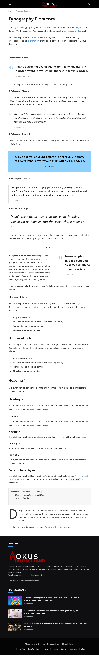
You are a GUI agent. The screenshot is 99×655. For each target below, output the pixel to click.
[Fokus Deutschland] (49, 4)
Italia (46, 649)
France (38, 649)
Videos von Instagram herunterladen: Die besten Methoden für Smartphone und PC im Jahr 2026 (52, 598)
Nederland (54, 649)
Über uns (73, 649)
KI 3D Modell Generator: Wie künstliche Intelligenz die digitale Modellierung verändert (52, 611)
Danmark (64, 649)
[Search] (89, 4)
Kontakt (82, 649)
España (31, 649)
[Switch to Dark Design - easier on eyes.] (85, 4)
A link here (80, 476)
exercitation (33, 41)
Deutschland (21, 649)
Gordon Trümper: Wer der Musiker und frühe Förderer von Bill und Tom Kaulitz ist (55, 624)
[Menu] (10, 4)
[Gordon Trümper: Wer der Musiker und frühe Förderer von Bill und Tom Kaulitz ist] (15, 626)
